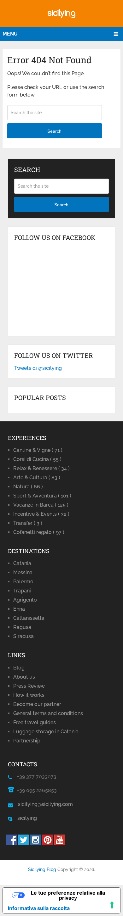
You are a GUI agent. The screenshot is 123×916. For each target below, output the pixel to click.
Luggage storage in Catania (46, 732)
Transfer (27, 523)
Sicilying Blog (42, 869)
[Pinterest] (47, 844)
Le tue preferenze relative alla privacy (68, 895)
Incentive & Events (41, 514)
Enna (19, 609)
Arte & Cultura (36, 477)
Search (54, 131)
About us (24, 677)
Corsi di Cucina (37, 459)
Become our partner (37, 704)
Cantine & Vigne (37, 450)
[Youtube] (59, 844)
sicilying (24, 818)
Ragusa (22, 627)
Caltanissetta (28, 618)
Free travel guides (34, 722)
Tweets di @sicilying (38, 368)
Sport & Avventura (42, 496)
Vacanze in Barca (40, 505)
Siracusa (23, 636)
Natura (28, 487)
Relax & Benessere (41, 468)
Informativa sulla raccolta (39, 908)
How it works (28, 695)
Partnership (26, 741)
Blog (19, 668)
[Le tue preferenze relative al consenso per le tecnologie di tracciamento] (112, 905)
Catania (22, 563)
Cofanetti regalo (38, 532)
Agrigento (25, 600)
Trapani (22, 591)
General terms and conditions (48, 713)
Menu (10, 34)
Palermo (23, 582)
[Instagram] (35, 844)
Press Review (29, 686)
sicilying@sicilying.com (45, 804)
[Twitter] (23, 844)
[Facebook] (11, 844)
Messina (22, 572)
